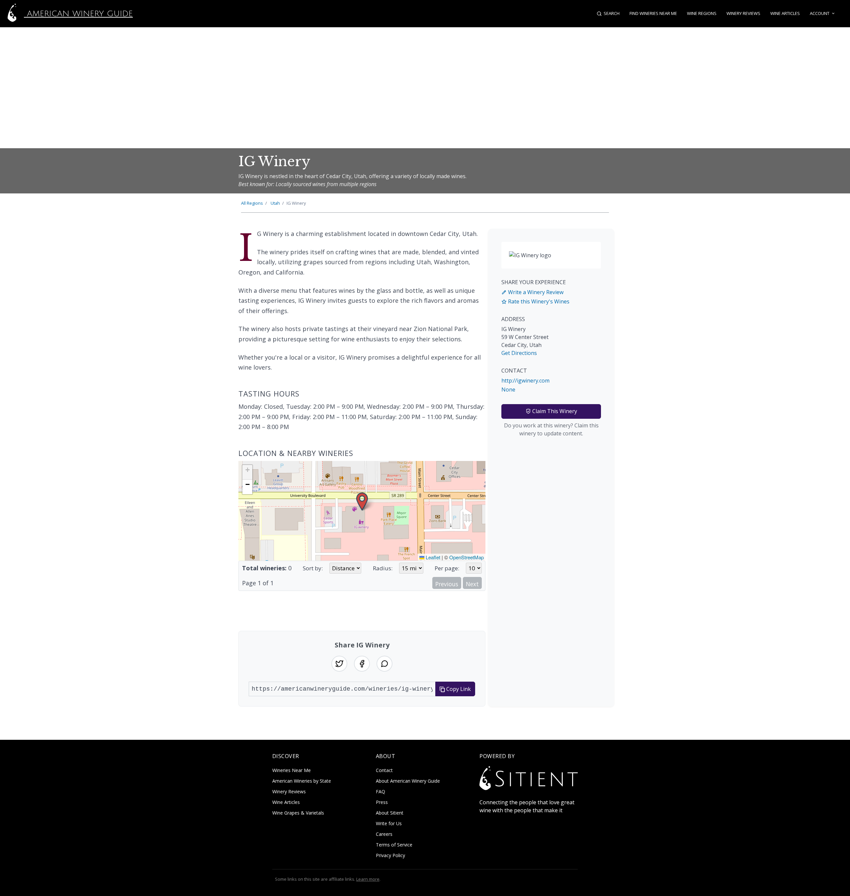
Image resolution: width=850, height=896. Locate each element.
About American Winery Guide (408, 781)
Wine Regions (702, 13)
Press (382, 802)
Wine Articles (785, 13)
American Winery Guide (78, 13)
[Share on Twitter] (339, 664)
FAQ (380, 791)
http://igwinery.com (525, 380)
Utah (275, 203)
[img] (361, 511)
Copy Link (458, 689)
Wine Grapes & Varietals (298, 813)
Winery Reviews (743, 13)
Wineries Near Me (291, 770)
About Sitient (389, 813)
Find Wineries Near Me (653, 13)
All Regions (252, 203)
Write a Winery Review (535, 292)
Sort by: (313, 568)
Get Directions (519, 353)
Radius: (382, 568)
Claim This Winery (554, 411)
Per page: (447, 568)
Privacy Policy (390, 855)
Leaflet (432, 557)
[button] (362, 502)
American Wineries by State (301, 781)
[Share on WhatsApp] (384, 664)
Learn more (368, 879)
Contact (384, 770)
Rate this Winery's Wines (538, 301)
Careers (384, 834)
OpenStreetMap (466, 557)
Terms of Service (394, 844)
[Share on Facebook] (362, 664)
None (508, 389)
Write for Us (389, 823)
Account (819, 13)
